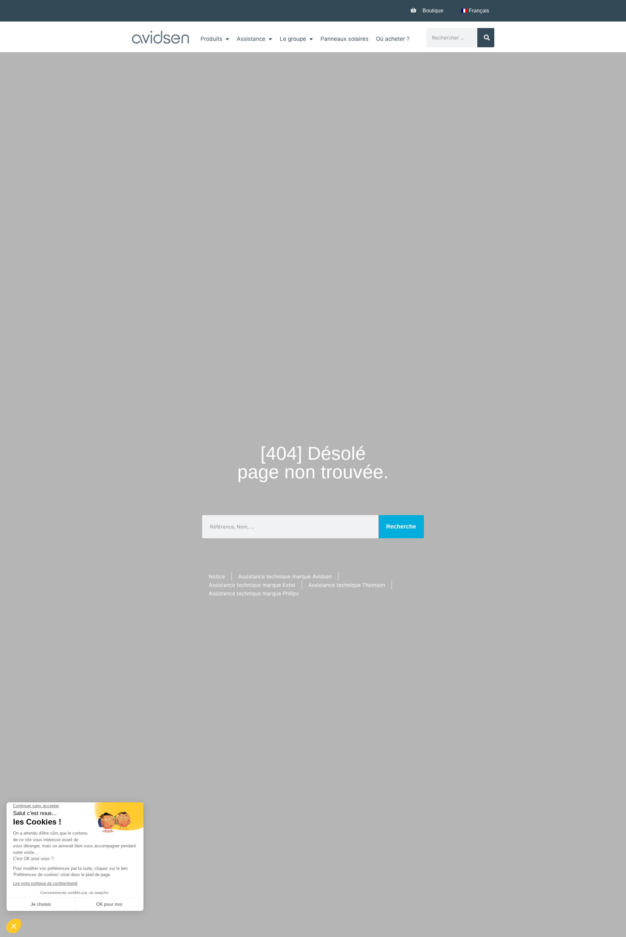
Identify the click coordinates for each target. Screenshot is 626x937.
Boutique (433, 10)
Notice (217, 576)
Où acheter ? (393, 39)
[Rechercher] (486, 37)
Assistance (251, 39)
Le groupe (293, 39)
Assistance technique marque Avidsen (285, 576)
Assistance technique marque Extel (252, 585)
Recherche (401, 526)
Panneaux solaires (344, 39)
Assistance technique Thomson (346, 585)
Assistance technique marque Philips (254, 593)
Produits (211, 39)
